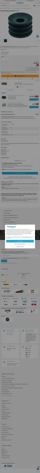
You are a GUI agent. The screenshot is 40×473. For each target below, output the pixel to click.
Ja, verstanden (20, 241)
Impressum (22, 246)
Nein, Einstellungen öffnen (20, 244)
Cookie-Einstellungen (26, 236)
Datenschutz (18, 246)
